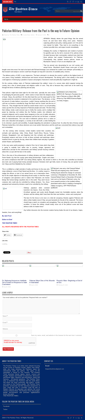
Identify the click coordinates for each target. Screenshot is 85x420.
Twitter (5, 409)
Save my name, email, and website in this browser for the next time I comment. (56, 335)
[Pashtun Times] (42, 10)
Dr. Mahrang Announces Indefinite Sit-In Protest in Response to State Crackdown (14, 282)
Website (5, 329)
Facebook (6, 406)
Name (4, 316)
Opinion (33, 34)
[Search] (81, 11)
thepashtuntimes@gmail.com (54, 369)
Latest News (27, 34)
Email (4, 322)
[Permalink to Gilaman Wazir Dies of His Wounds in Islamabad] (42, 266)
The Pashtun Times (15, 34)
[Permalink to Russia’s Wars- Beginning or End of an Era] (70, 266)
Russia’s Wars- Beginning (22, 1)
